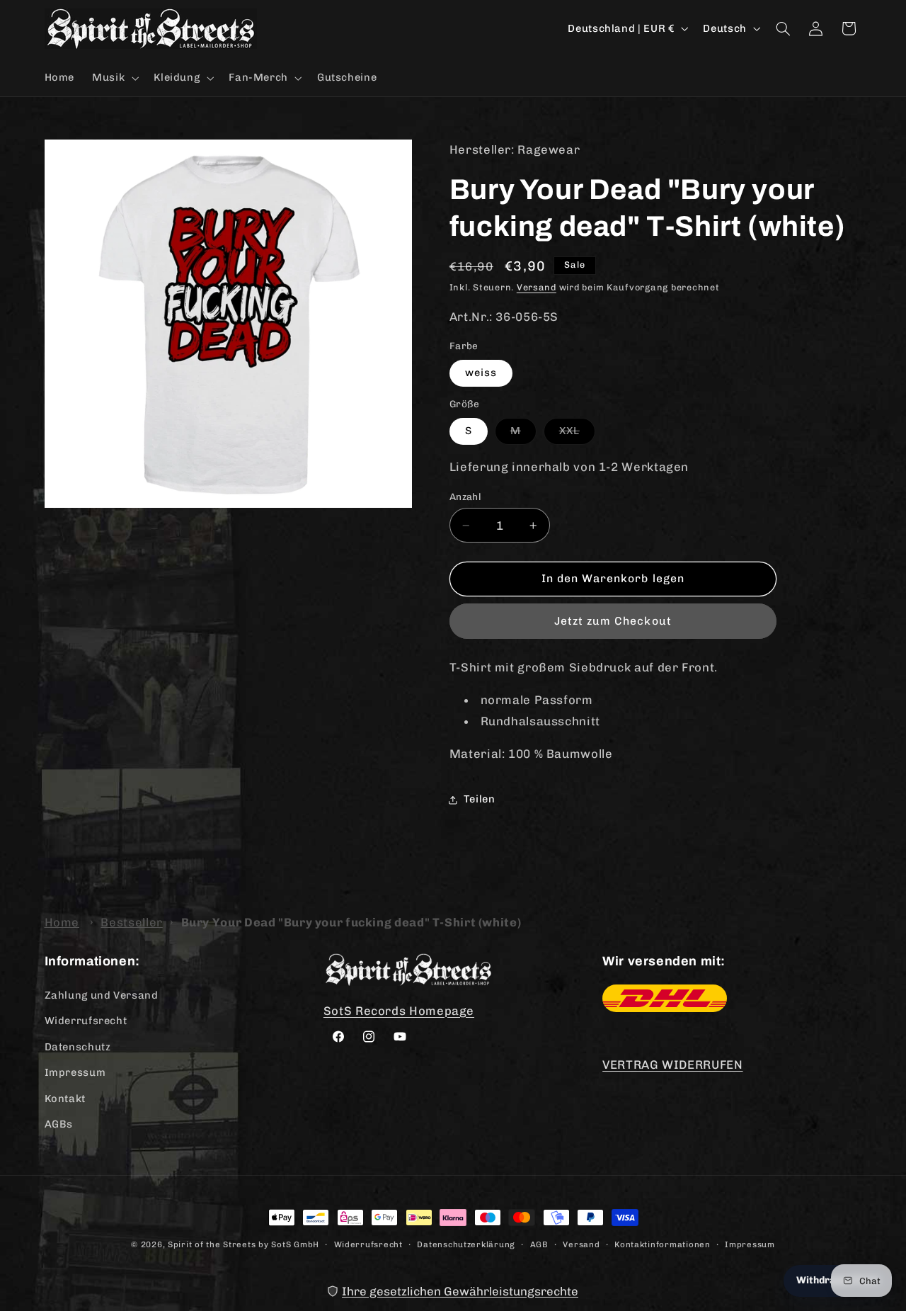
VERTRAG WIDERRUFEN (672, 1064)
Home (62, 922)
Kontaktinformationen (662, 1244)
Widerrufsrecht (86, 1020)
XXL (577, 434)
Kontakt (65, 1098)
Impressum (75, 1072)
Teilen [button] (479, 799)
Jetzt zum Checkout (613, 621)
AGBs (59, 1124)
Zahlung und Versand (102, 995)
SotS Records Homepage (398, 1011)
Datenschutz (78, 1046)
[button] (114, 77)
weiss (481, 372)
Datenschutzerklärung (466, 1244)
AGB (539, 1244)
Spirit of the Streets (212, 1244)
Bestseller (131, 922)
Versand (536, 287)
